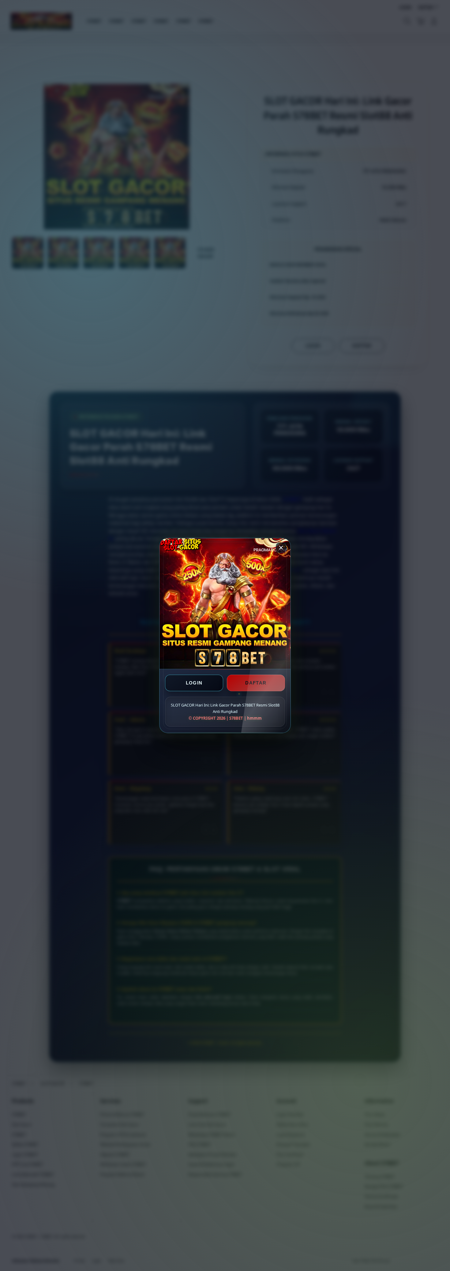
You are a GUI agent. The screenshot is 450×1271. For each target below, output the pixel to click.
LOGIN (194, 682)
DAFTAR (255, 682)
